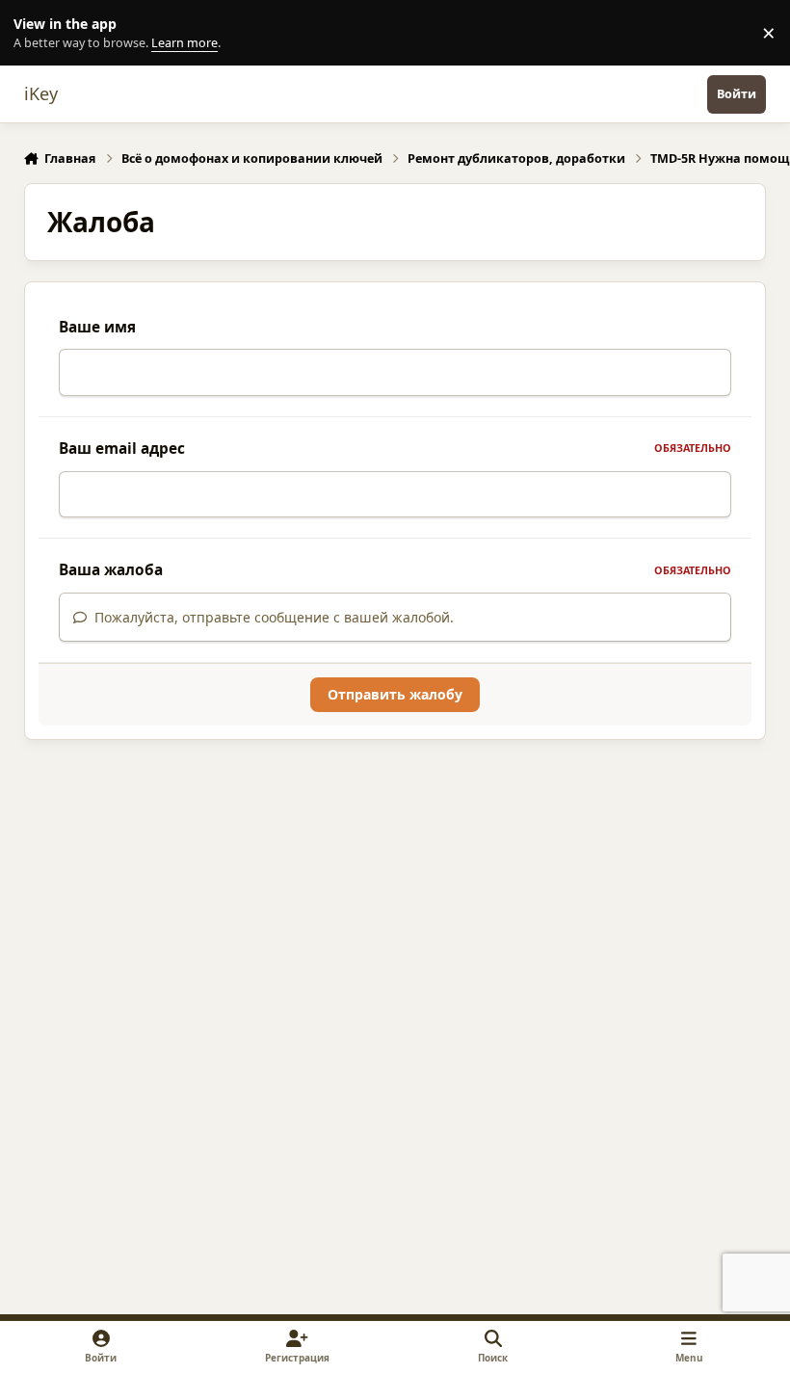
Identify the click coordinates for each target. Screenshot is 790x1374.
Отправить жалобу (395, 694)
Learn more (37, 33)
